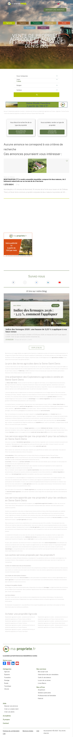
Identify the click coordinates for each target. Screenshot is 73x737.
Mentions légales (28, 731)
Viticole (43, 28)
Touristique (29, 28)
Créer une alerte (9, 712)
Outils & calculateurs (44, 677)
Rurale (64, 23)
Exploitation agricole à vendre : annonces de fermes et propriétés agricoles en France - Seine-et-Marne (20, 618)
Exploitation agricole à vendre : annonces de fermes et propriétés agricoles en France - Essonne (20, 626)
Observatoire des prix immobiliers (48, 674)
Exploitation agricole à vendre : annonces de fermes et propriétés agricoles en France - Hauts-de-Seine (53, 618)
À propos (6, 719)
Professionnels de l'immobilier (47, 695)
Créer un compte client (11, 709)
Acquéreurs (41, 690)
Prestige (50, 23)
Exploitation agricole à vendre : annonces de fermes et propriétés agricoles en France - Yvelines (20, 622)
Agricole (9, 23)
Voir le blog (36, 348)
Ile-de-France (41, 382)
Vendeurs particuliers (44, 692)
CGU (37, 731)
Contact (6, 723)
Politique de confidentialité (11, 731)
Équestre (23, 23)
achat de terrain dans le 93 (24, 468)
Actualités (7, 716)
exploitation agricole (60, 387)
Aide (4, 703)
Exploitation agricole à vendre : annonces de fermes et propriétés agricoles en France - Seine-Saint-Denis (53, 622)
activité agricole (10, 392)
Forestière (36, 23)
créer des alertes (55, 470)
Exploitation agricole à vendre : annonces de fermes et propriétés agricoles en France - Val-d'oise (20, 630)
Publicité (40, 698)
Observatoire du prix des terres (22, 372)
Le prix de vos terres (44, 680)
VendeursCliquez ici (52, 132)
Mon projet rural (43, 671)
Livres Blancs (42, 683)
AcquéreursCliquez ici (21, 132)
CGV (4, 733)
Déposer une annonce (55, 10)
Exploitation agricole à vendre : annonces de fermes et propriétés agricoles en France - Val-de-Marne (53, 626)
